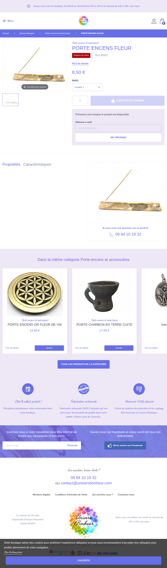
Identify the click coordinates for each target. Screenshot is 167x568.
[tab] (12, 165)
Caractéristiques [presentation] (37, 164)
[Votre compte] (154, 21)
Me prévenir (118, 137)
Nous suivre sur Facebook (128, 445)
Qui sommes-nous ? (102, 494)
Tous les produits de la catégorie (83, 364)
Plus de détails (80, 63)
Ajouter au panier (130, 100)
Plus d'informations (13, 552)
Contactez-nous (126, 494)
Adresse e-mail (83, 122)
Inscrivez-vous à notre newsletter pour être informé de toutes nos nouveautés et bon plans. (42, 434)
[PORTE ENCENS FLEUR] (10, 99)
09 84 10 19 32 (127, 234)
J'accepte (83, 560)
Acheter (49, 348)
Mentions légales (41, 494)
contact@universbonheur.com (86, 483)
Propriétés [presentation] (11, 164)
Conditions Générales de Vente (71, 494)
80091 (75, 80)
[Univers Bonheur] (83, 21)
